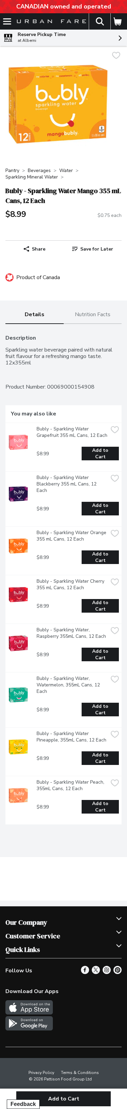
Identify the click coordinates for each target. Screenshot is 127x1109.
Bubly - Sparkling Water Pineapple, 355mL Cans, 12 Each (71, 736)
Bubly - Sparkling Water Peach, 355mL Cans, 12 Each (71, 785)
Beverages (39, 170)
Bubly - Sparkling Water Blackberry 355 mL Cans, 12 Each (67, 484)
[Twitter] (96, 972)
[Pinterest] (117, 972)
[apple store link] (29, 1013)
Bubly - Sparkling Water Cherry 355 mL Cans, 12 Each (71, 584)
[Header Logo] (50, 21)
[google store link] (29, 1029)
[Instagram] (107, 972)
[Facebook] (85, 972)
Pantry (12, 170)
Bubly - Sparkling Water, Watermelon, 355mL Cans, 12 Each (69, 685)
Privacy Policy (41, 1072)
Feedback (23, 1104)
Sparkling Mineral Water (31, 177)
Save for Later (96, 249)
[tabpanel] (63, 577)
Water (66, 170)
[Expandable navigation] (7, 21)
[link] (93, 248)
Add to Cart (101, 453)
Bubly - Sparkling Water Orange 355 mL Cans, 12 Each (72, 535)
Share (38, 249)
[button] (99, 21)
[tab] (34, 315)
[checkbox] (116, 56)
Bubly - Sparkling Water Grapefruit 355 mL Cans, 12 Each (72, 432)
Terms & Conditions (80, 1072)
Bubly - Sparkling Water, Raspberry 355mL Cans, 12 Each (71, 633)
